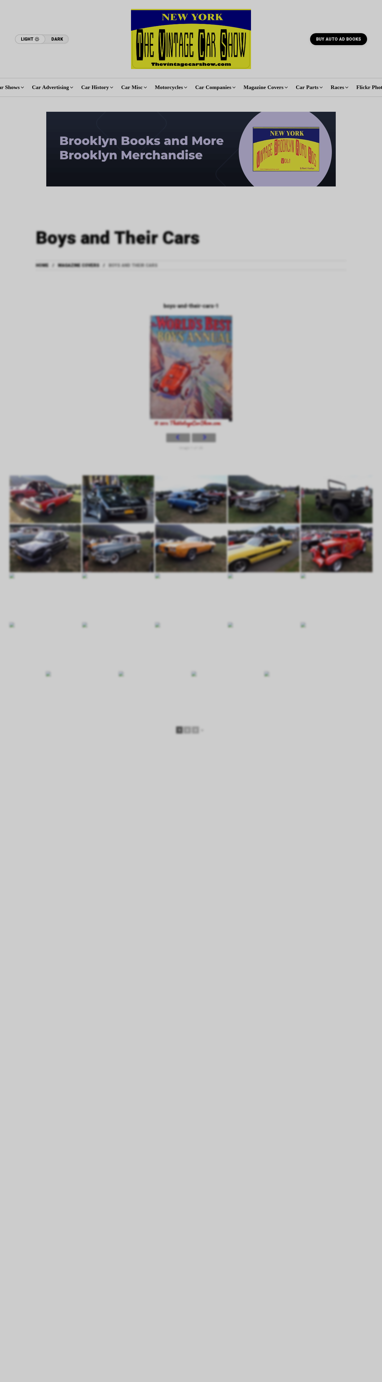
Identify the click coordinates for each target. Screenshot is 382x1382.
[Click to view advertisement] (191, 149)
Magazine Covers (78, 265)
